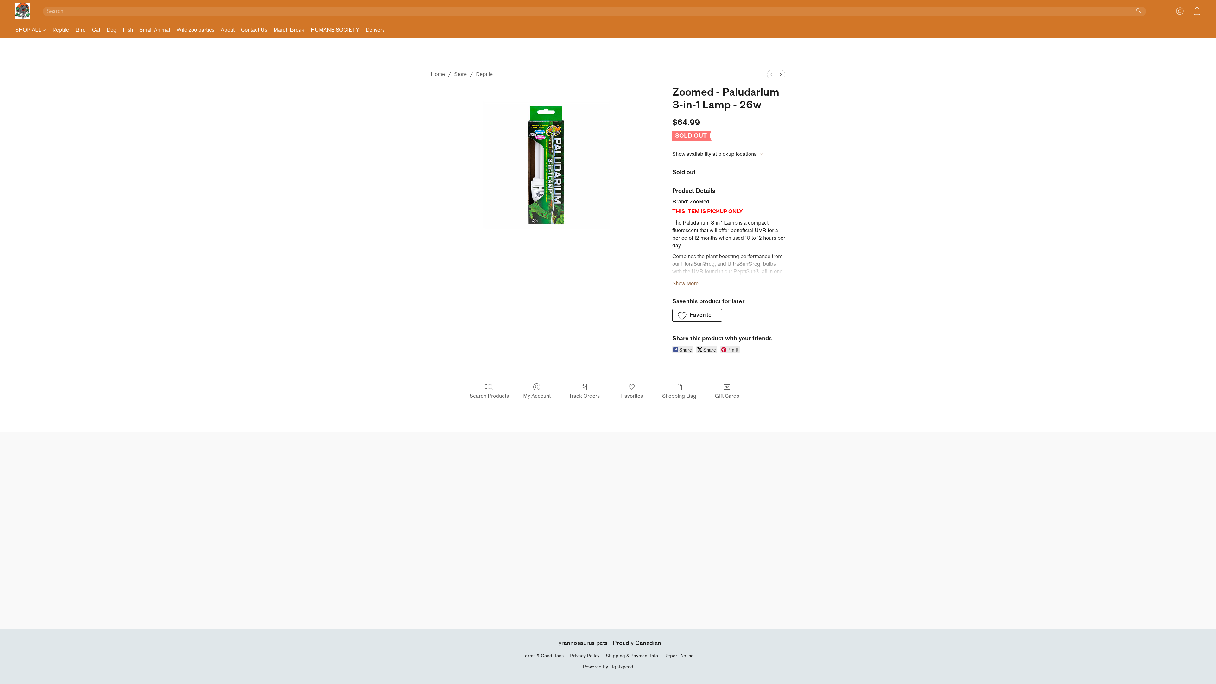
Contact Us (254, 30)
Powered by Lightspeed (608, 667)
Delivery (375, 30)
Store (460, 74)
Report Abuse (679, 656)
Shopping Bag (679, 396)
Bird (80, 30)
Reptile (60, 30)
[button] (22, 11)
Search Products (489, 396)
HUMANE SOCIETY (335, 30)
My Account (537, 396)
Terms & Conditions (543, 656)
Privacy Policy (584, 656)
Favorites (632, 396)
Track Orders (584, 396)
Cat (96, 30)
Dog (112, 30)
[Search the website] (1138, 10)
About (228, 30)
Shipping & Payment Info (632, 656)
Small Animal (154, 30)
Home (438, 74)
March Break (289, 30)
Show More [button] (685, 284)
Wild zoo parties (195, 30)
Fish (128, 30)
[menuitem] (771, 74)
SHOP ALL (29, 30)
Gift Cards (727, 396)
